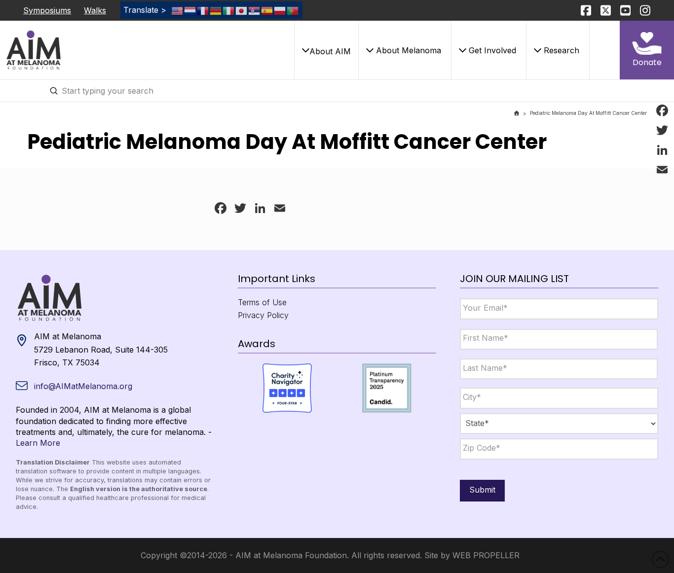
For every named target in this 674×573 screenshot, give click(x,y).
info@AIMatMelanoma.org (83, 386)
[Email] (662, 169)
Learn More (38, 443)
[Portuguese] (293, 10)
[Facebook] (662, 110)
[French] (203, 10)
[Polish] (280, 10)
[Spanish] (267, 10)
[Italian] (229, 10)
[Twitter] (662, 130)
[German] (216, 10)
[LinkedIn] (662, 150)
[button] (326, 50)
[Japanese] (241, 10)
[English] (177, 10)
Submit (482, 490)
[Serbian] (254, 10)
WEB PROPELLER (486, 555)
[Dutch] (190, 10)
